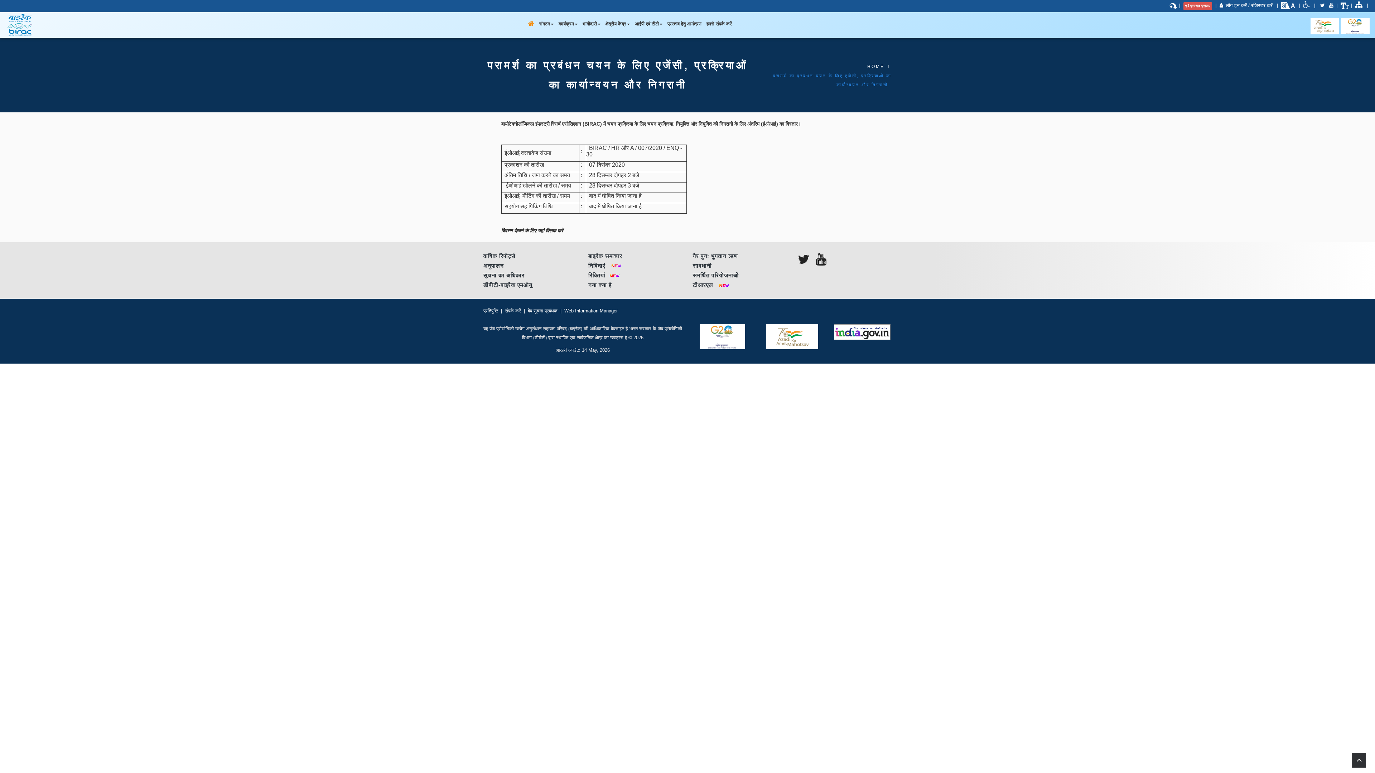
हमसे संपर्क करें (719, 23)
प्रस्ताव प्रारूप (1200, 6)
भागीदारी (590, 23)
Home (875, 66)
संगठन (544, 23)
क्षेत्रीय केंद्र (616, 23)
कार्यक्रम (566, 23)
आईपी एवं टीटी (647, 23)
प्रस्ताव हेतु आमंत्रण (684, 23)
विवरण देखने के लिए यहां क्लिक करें (532, 230)
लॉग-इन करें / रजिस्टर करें (1249, 5)
